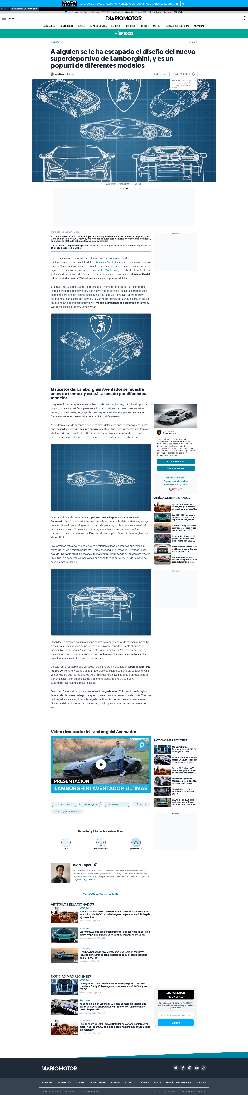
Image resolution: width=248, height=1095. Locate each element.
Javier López (59, 74)
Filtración (141, 804)
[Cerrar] (195, 80)
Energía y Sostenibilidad (177, 26)
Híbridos (144, 26)
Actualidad (49, 26)
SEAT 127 (105, 12)
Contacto (158, 1091)
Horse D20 (141, 12)
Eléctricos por (17, 9)
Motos (156, 26)
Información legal (171, 1091)
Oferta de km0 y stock (175, 484)
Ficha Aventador (176, 461)
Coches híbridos (64, 804)
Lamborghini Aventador (105, 262)
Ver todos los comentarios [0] (101, 893)
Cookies (183, 1091)
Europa (167, 12)
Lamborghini (112, 404)
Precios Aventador (175, 477)
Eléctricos (129, 26)
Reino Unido (155, 12)
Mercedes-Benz (81, 12)
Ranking (115, 26)
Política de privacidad (197, 1091)
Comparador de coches (175, 481)
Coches (95, 12)
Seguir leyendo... (90, 879)
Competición (66, 26)
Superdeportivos (116, 804)
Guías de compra (98, 26)
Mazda (68, 12)
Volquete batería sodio (123, 12)
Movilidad (199, 26)
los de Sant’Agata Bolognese (109, 270)
